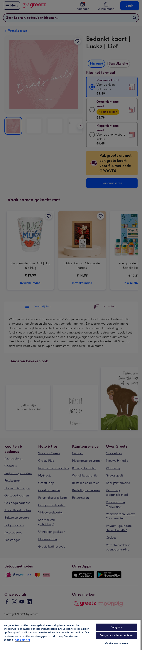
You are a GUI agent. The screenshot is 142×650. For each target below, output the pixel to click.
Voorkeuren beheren (116, 643)
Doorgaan (116, 627)
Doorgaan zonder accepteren (116, 635)
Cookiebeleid (22, 639)
